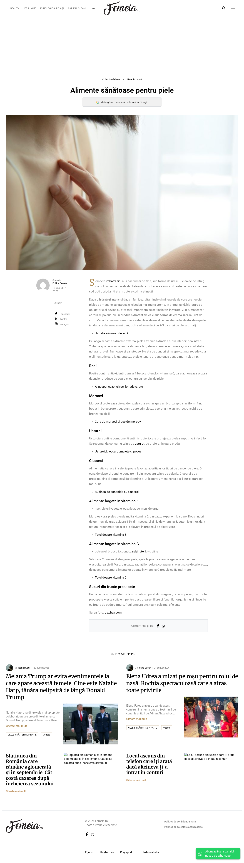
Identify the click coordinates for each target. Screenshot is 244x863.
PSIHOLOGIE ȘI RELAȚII (52, 8)
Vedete (46, 734)
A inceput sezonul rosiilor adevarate (119, 386)
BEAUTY (14, 8)
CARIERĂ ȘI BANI (77, 8)
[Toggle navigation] (232, 8)
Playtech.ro (106, 852)
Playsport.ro (127, 852)
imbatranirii (113, 281)
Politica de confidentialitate (180, 821)
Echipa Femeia (60, 283)
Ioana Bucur (24, 667)
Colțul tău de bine (111, 79)
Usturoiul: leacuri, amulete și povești (119, 451)
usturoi (139, 443)
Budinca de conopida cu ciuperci (117, 492)
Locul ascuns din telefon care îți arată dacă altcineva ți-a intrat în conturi (149, 764)
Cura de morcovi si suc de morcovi (118, 421)
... (93, 7)
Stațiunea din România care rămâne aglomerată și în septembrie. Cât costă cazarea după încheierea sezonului (30, 769)
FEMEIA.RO (122, 8)
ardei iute (137, 551)
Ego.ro (89, 852)
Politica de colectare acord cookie (183, 827)
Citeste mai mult (16, 726)
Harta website (150, 852)
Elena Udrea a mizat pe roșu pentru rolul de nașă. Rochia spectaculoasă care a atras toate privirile (182, 683)
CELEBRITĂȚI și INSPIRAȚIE (22, 734)
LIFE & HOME (29, 8)
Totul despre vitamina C (111, 577)
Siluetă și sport (134, 79)
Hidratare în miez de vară (111, 333)
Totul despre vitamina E (110, 534)
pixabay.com (113, 612)
